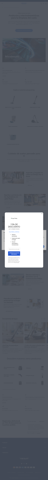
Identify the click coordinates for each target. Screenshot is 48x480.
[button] (42, 213)
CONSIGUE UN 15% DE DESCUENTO (14, 253)
